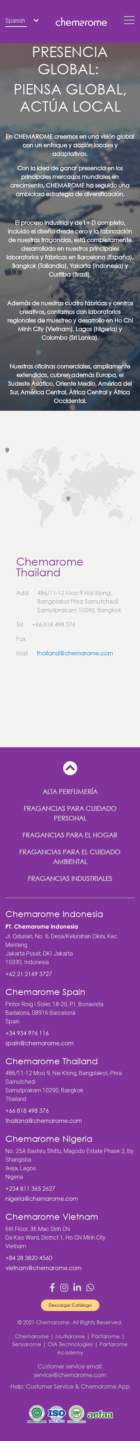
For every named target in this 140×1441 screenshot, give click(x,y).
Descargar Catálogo (70, 1305)
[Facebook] (52, 1287)
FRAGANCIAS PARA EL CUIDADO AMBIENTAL (70, 856)
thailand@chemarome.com (75, 653)
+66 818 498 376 (27, 1110)
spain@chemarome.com (39, 1043)
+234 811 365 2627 (30, 1188)
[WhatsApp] (90, 1287)
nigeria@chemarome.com (41, 1198)
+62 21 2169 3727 (28, 973)
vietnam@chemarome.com (43, 1268)
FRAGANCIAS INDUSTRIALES (70, 878)
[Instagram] (64, 1287)
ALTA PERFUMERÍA (70, 791)
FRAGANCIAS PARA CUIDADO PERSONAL (70, 813)
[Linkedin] (77, 1287)
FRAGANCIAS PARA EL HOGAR (70, 835)
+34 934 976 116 (27, 1033)
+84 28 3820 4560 (28, 1257)
